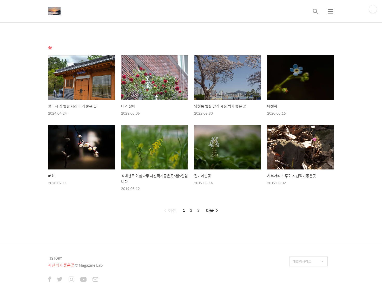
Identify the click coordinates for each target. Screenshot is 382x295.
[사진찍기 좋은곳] (54, 11)
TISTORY (55, 258)
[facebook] (49, 280)
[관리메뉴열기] (373, 9)
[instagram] (71, 280)
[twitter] (60, 280)
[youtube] (83, 280)
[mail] (95, 280)
